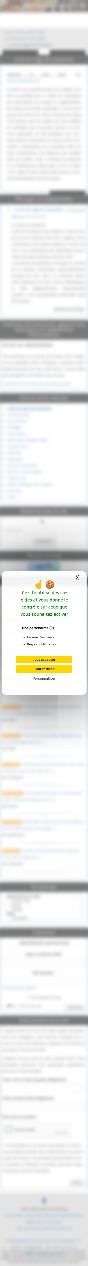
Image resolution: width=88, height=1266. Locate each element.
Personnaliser (44, 678)
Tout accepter (44, 659)
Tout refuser (44, 669)
